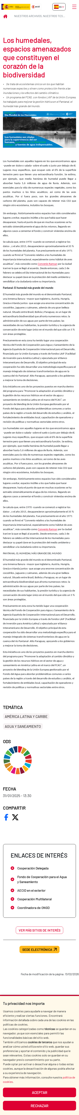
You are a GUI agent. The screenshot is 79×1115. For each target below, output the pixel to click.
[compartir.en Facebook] (6, 817)
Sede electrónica (37, 949)
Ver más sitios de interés (39, 930)
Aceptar (39, 1092)
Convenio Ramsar (47, 264)
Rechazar (39, 1105)
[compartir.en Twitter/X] (15, 817)
